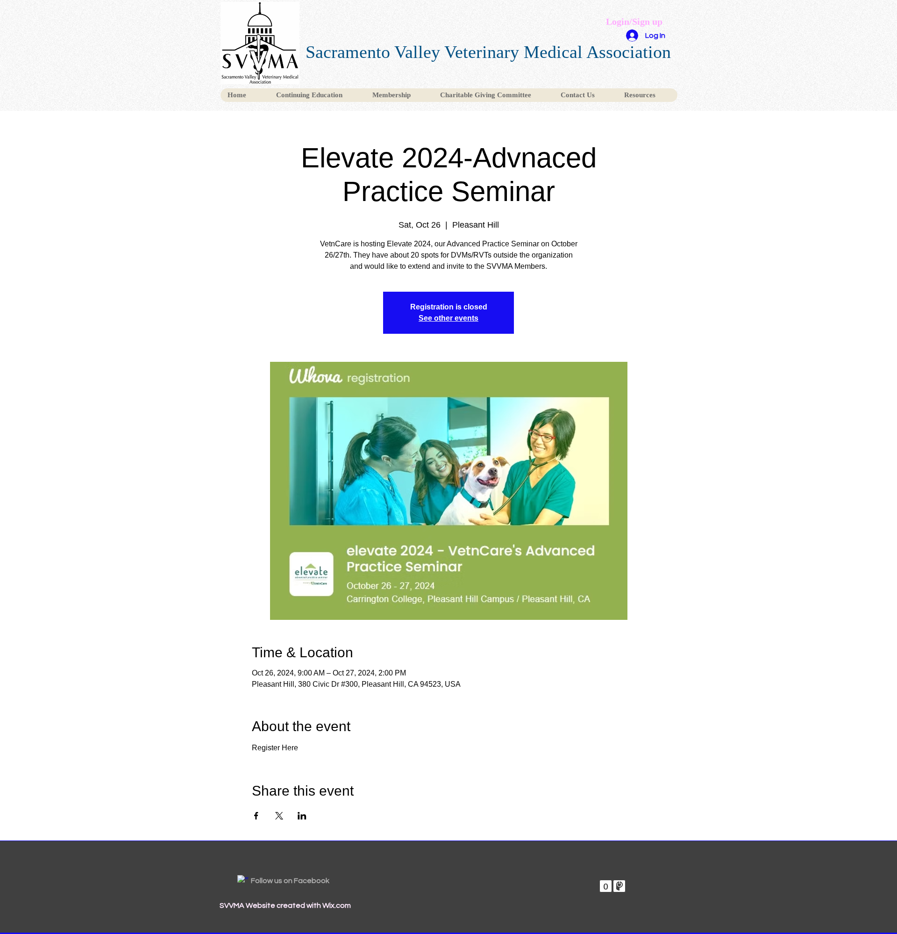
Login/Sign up (634, 21)
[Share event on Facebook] (256, 815)
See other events (448, 318)
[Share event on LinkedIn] (302, 815)
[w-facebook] (243, 880)
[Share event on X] (279, 815)
